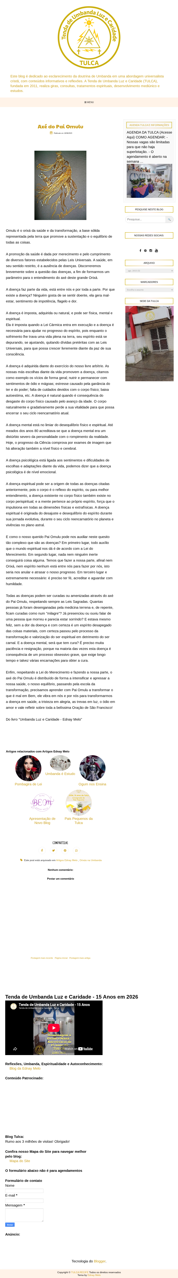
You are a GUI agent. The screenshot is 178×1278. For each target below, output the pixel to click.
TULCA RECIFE (80, 1272)
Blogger (100, 1261)
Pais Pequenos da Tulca (79, 821)
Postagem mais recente (42, 958)
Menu (90, 102)
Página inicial (61, 958)
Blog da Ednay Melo (25, 1068)
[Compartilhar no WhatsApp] (76, 850)
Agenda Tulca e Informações (149, 125)
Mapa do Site (20, 1161)
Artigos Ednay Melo (67, 860)
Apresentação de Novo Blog (42, 821)
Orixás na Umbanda (91, 860)
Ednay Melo (94, 1275)
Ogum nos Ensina (92, 784)
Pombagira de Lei (28, 784)
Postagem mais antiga (79, 958)
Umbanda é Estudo (60, 774)
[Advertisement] (89, 1105)
